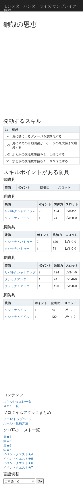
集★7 (7, 449)
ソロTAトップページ (17, 419)
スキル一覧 (11, 406)
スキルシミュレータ (17, 401)
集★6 (7, 445)
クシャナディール (17, 217)
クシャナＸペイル (17, 316)
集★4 (7, 436)
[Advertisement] (41, 71)
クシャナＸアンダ (17, 286)
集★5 (7, 441)
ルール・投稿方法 (15, 423)
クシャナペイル (15, 309)
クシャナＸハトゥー (19, 241)
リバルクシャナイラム (20, 211)
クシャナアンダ (15, 279)
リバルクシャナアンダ (20, 272)
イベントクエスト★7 (18, 467)
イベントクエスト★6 (18, 463)
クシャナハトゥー (17, 248)
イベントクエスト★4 (18, 454)
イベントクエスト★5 (18, 458)
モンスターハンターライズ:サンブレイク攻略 (40, 7)
